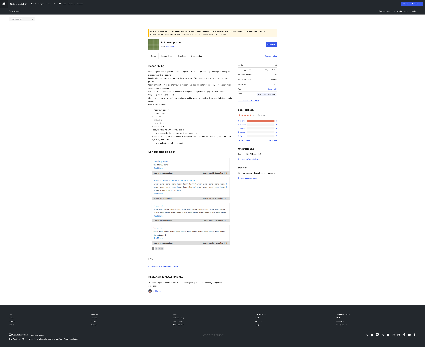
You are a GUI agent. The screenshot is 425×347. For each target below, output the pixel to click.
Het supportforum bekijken (249, 159)
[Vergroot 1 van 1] (229, 159)
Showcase (94, 314)
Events (257, 318)
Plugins (93, 321)
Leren (175, 314)
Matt (339, 318)
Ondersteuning (271, 56)
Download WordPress (412, 4)
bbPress (340, 321)
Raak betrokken (260, 314)
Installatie (182, 56)
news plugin (272, 94)
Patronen (94, 325)
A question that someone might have (163, 266)
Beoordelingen (167, 56)
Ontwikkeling (196, 56)
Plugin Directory (15, 11)
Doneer (258, 321)
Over (11, 314)
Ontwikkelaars (178, 321)
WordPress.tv (178, 325)
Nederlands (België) (37, 335)
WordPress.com (343, 314)
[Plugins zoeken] (32, 19)
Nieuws (11, 318)
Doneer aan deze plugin (247, 178)
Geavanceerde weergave (248, 100)
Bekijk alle (273, 140)
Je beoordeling (244, 140)
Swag (258, 325)
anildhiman (170, 46)
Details (153, 56)
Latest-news (262, 94)
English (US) (272, 89)
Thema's (94, 318)
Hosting (11, 321)
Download (271, 44)
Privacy (11, 325)
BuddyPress (341, 325)
